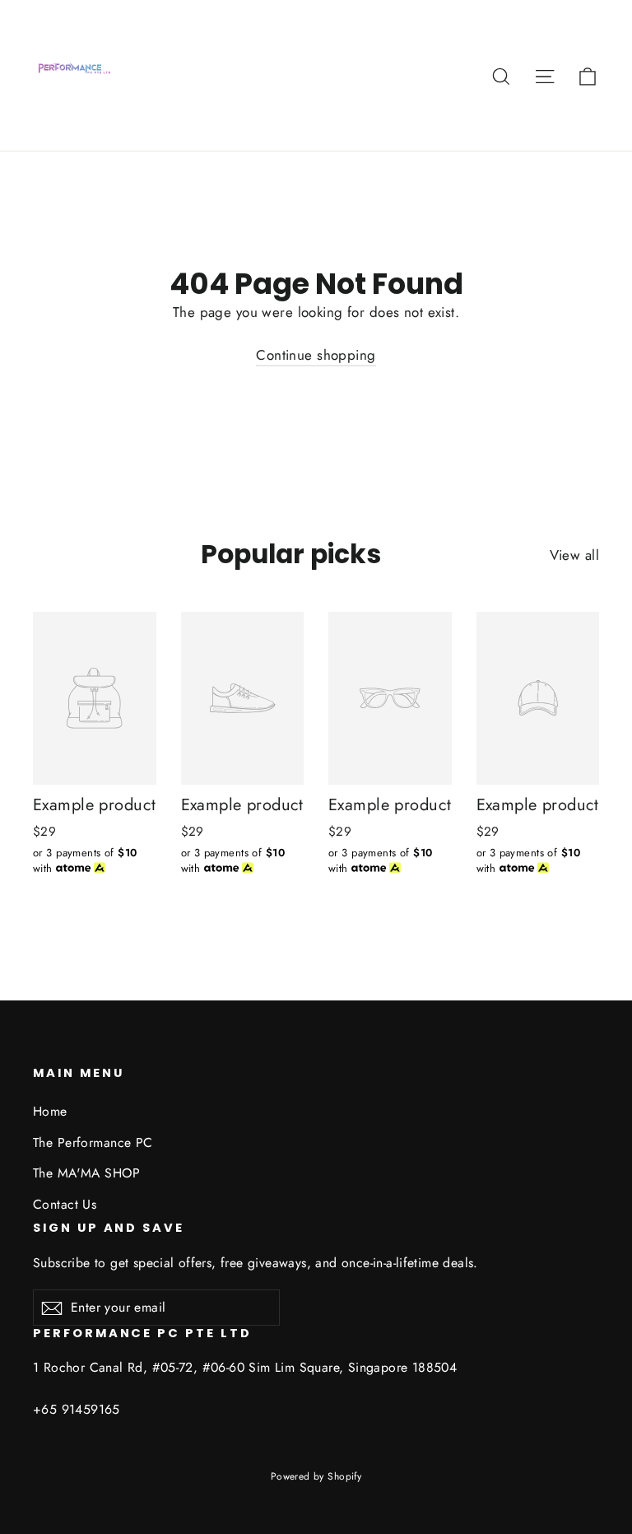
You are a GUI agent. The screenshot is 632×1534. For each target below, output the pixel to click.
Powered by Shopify (316, 1476)
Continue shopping (315, 355)
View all (574, 555)
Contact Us (64, 1204)
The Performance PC (93, 1142)
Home (50, 1111)
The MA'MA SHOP (86, 1172)
